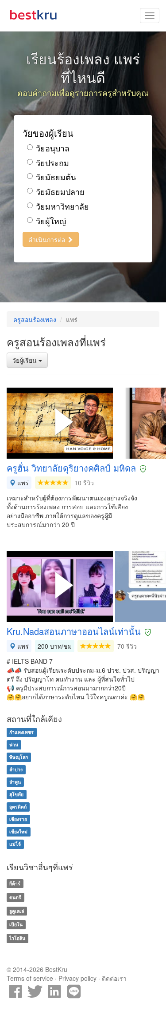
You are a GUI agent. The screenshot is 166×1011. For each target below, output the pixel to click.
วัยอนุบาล (52, 148)
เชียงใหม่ (18, 831)
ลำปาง (16, 769)
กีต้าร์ (14, 883)
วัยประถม (52, 162)
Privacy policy (77, 978)
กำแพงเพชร (21, 732)
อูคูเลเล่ (16, 911)
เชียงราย (18, 819)
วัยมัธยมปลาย (60, 191)
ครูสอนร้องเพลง (34, 319)
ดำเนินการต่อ (47, 239)
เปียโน (16, 924)
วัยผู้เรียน (25, 360)
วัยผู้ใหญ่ (51, 220)
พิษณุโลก (18, 756)
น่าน (13, 744)
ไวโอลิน (17, 938)
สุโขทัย (16, 794)
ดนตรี (15, 897)
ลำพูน (15, 781)
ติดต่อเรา (114, 978)
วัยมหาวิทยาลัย (62, 206)
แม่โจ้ (15, 844)
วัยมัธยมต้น (56, 176)
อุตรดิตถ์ (18, 806)
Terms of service (30, 978)
